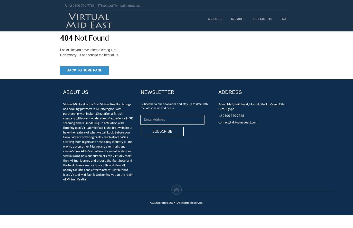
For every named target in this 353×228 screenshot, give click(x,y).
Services (238, 19)
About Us (215, 19)
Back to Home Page (84, 70)
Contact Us (262, 19)
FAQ (283, 19)
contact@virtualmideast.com (237, 122)
